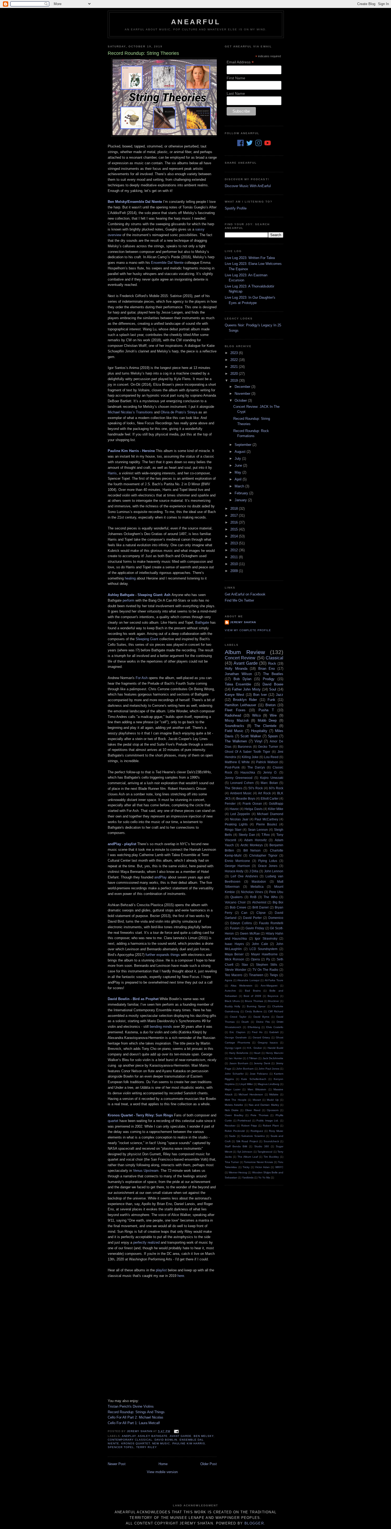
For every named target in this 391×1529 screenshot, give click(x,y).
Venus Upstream (146, 1171)
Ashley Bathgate (153, 1436)
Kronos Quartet (135, 1443)
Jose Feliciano (259, 1073)
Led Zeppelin (240, 814)
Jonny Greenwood (238, 777)
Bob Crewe (238, 907)
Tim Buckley (271, 1156)
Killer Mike (275, 809)
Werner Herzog (238, 1172)
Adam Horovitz (255, 840)
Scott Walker (250, 736)
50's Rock (255, 788)
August (241, 452)
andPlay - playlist (122, 844)
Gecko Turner (268, 746)
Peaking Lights (236, 824)
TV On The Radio (265, 969)
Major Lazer (232, 1089)
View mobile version (162, 1472)
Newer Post (117, 1464)
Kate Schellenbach (253, 1079)
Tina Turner (232, 1162)
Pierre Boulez (266, 824)
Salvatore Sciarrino (253, 1136)
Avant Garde (181, 1436)
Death (245, 1021)
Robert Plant (271, 1125)
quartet (113, 1121)
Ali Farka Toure (274, 980)
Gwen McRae (250, 933)
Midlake (273, 1094)
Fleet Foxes (235, 710)
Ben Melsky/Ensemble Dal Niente (135, 202)
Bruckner (273, 1001)
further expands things (162, 955)
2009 (234, 571)
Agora (228, 980)
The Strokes (233, 788)
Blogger (254, 1523)
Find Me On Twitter (239, 600)
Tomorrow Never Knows (258, 1162)
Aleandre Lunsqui (248, 980)
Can (244, 912)
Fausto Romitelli (271, 923)
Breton (270, 705)
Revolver (230, 1125)
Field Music (234, 731)
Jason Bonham (238, 1063)
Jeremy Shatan (243, 622)
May (238, 472)
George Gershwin (236, 1037)
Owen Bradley (234, 1115)
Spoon (273, 736)
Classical (274, 658)
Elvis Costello (274, 1027)
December (243, 387)
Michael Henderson (251, 1094)
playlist (161, 1270)
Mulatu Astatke (234, 1104)
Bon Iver (260, 695)
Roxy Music (276, 1130)
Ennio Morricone (237, 860)
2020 (234, 374)
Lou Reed (271, 757)
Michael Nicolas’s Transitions (130, 412)
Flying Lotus (267, 860)
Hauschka (247, 772)
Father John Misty (246, 689)
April (239, 479)
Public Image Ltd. (267, 1120)
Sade (232, 1136)
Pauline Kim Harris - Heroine (131, 451)
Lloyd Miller (246, 1084)
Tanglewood (264, 1151)
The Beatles (273, 674)
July (238, 459)
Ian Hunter (235, 1058)
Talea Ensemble (238, 684)
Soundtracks (234, 726)
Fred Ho (257, 1032)
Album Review (245, 652)
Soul (272, 689)
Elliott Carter (269, 798)
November (243, 394)
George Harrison (237, 866)
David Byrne (261, 1016)
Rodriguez (257, 1130)
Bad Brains (253, 990)
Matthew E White (237, 762)
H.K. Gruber (254, 1047)
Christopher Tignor (263, 855)
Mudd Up (272, 1099)
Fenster (230, 803)
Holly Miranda (236, 669)
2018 (234, 509)
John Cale (260, 944)
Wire (273, 715)
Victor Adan (262, 1167)
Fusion (235, 928)
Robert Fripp (249, 1125)
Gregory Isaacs (268, 1042)
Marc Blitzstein (257, 1089)
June (239, 465)
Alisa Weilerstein (241, 985)
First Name (236, 78)
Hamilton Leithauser (240, 705)
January (241, 500)
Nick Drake (232, 1110)
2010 (234, 564)
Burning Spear (256, 1006)
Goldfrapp (276, 803)
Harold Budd (275, 1047)
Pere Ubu (276, 892)
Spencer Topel (121, 1447)
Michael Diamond (270, 814)
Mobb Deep (267, 720)
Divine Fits (263, 1021)
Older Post (208, 1464)
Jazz (279, 695)
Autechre (230, 990)
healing (130, 578)
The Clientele (265, 726)
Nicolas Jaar (239, 819)
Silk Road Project (247, 1141)
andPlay (160, 877)
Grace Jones (267, 866)
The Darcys (256, 767)
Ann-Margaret (269, 985)
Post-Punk (232, 767)
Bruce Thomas (254, 1001)
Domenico (275, 917)
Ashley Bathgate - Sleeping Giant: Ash (139, 595)
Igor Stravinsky (266, 938)
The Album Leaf (248, 1156)
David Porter (252, 917)
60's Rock (276, 788)
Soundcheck (271, 1141)
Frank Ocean (252, 803)
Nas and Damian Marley (264, 1104)
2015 (234, 529)
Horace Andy (234, 871)
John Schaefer (234, 1073)
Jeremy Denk (262, 1063)
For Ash (142, 678)
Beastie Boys (245, 798)
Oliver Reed (252, 1110)
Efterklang (254, 1027)
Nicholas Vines (252, 892)
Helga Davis (253, 809)
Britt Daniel (260, 907)
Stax (245, 964)
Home (163, 1464)
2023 (234, 353)
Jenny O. (270, 772)
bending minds (161, 1027)
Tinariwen (256, 975)
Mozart (257, 1099)
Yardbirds (247, 1177)
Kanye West (234, 695)
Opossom (272, 1110)
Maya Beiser (234, 954)
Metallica (257, 886)
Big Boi (278, 902)
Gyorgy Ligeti (233, 1047)
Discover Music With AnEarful (248, 186)
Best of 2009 (252, 995)
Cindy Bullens (253, 1011)
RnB (253, 897)
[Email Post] (176, 1431)
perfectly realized (146, 1242)
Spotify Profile (236, 208)
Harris (112, 473)
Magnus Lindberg (268, 1084)
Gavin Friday (255, 928)
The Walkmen (236, 741)
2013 (234, 543)
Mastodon (259, 881)
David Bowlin (166, 1439)
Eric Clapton (237, 1032)
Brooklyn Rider (245, 700)
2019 (234, 381)
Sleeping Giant (147, 639)
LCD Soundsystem (263, 949)
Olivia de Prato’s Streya (179, 412)
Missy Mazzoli (237, 720)
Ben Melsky (204, 1436)
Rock (272, 663)
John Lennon (273, 871)
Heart (257, 1052)
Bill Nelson (252, 850)
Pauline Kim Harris (188, 1443)
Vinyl (258, 741)
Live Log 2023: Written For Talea (250, 258)
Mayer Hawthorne (264, 954)
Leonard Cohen (242, 782)
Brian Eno (266, 669)
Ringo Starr (233, 829)
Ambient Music (241, 793)
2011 (234, 557)
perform (128, 600)
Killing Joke (250, 757)
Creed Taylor (238, 1016)
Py (268, 959)
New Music (161, 1443)
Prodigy (268, 679)
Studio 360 (261, 1146)
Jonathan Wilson (238, 674)
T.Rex (265, 834)
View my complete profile (248, 630)
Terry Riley (146, 1447)
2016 (234, 522)
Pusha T (266, 710)
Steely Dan (247, 834)
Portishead (244, 1120)
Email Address (240, 62)
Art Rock (264, 793)
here (180, 1276)
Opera (255, 959)
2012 (234, 550)
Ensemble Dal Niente (167, 263)
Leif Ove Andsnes (244, 876)
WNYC (279, 1167)
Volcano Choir (235, 902)
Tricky (246, 1167)
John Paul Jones (269, 1068)
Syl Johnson (244, 1151)
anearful (196, 22)
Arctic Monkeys (251, 845)
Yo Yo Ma (264, 1177)
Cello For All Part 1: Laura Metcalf (134, 1423)
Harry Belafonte (238, 1052)
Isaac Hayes (234, 944)
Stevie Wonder (235, 969)
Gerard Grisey (261, 1037)
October (241, 400)
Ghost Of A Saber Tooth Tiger (247, 751)
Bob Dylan (242, 679)
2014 (234, 536)
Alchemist (259, 902)
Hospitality (259, 731)
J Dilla (253, 871)
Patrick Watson (267, 762)
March (240, 486)
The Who (270, 897)
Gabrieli (273, 1032)
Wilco (256, 715)
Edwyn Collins (241, 923)
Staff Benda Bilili (236, 1146)
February (242, 493)
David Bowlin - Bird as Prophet (133, 999)
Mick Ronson (234, 959)
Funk (271, 700)
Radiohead (233, 715)
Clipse (261, 912)
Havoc (234, 809)
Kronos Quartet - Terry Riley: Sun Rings (140, 1115)
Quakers (236, 897)
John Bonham (244, 1068)
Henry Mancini (274, 1052)
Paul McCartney (266, 819)
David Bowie (273, 684)
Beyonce (273, 995)
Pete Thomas (259, 1115)
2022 (234, 360)
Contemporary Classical (130, 1439)
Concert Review (240, 658)
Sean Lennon (258, 829)
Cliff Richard (275, 1011)
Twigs (274, 975)
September (243, 445)
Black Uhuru (232, 1001)
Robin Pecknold (235, 1130)
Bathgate (202, 622)
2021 (234, 367)
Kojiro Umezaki (271, 777)
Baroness (245, 746)
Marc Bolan (269, 782)
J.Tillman (252, 1058)
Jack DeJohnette (273, 1058)
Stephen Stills (266, 964)
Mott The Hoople (236, 1099)
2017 (234, 515)
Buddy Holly (232, 1006)
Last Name (236, 93)
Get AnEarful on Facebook (245, 594)
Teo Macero (233, 975)
